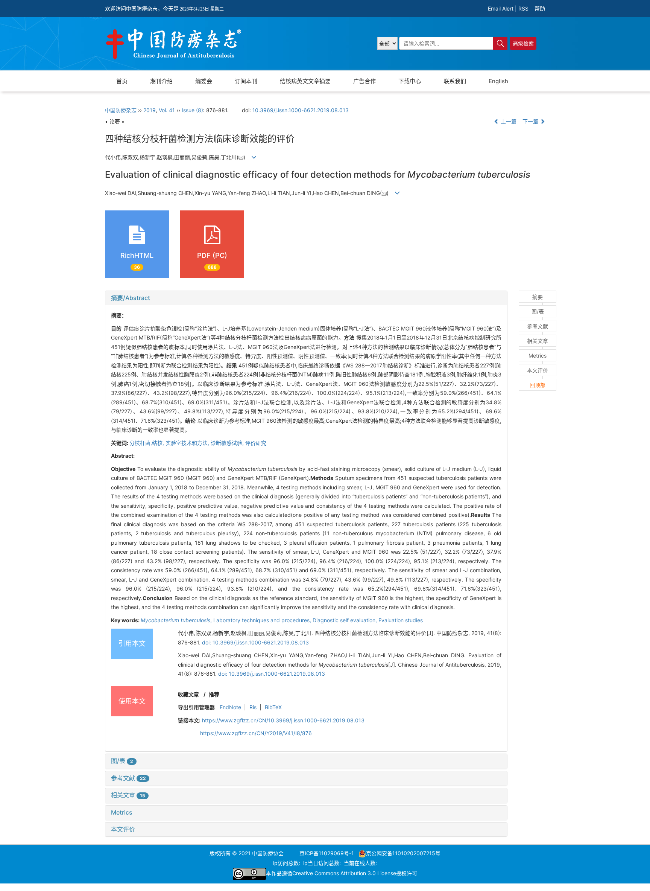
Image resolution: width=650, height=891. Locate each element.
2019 (149, 110)
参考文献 (128, 778)
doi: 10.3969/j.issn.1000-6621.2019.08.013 (255, 642)
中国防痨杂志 (121, 110)
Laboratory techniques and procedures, (263, 620)
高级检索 (523, 43)
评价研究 (255, 443)
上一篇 (507, 121)
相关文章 (128, 795)
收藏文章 (188, 694)
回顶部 (537, 385)
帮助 (540, 8)
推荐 (214, 694)
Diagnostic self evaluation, (345, 620)
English (498, 81)
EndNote (230, 707)
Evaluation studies (400, 620)
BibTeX (273, 707)
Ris (253, 707)
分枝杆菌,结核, (147, 443)
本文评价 (123, 829)
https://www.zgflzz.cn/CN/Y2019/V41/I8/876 (256, 733)
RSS (523, 8)
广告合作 (364, 81)
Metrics (121, 812)
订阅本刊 (246, 81)
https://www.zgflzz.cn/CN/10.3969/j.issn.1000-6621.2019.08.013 (283, 720)
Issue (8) (192, 110)
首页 (122, 81)
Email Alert (500, 8)
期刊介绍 (161, 81)
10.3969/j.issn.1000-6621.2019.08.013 (300, 110)
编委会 (203, 81)
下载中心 (409, 81)
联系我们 (454, 81)
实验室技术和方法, (188, 443)
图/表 (122, 761)
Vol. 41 (167, 110)
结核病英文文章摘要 (305, 81)
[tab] (306, 298)
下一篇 (531, 121)
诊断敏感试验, (228, 443)
